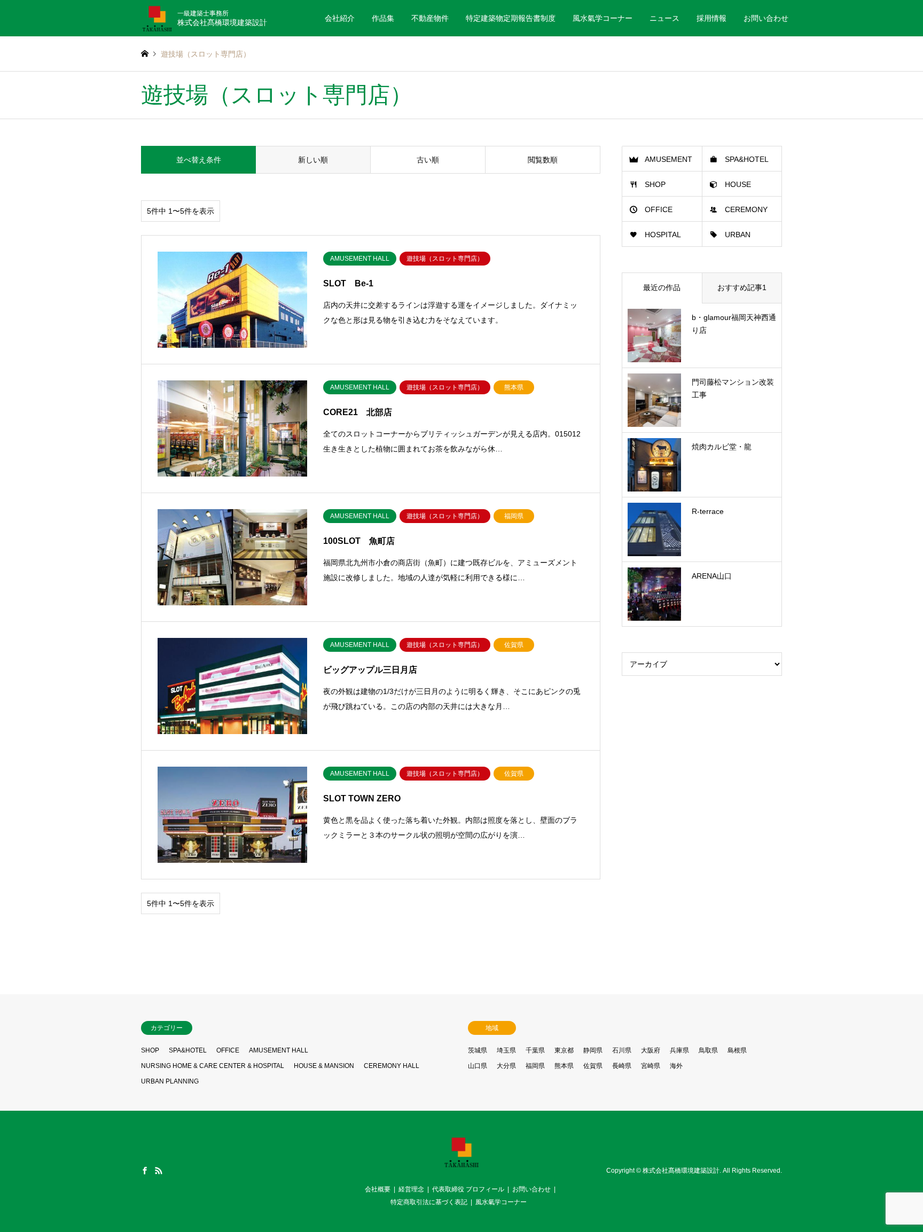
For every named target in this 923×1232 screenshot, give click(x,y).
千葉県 (535, 1050)
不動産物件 (430, 18)
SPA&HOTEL (747, 159)
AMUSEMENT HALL (278, 1050)
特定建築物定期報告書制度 (511, 18)
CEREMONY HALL (391, 1066)
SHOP (655, 184)
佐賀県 (593, 1066)
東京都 (564, 1050)
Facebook (144, 1170)
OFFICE (658, 209)
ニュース (664, 18)
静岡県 (593, 1050)
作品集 (383, 18)
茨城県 (477, 1050)
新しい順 (313, 159)
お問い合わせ (766, 18)
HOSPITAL (663, 234)
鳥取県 (708, 1050)
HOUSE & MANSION (324, 1066)
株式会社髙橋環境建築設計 (681, 1171)
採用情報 (711, 18)
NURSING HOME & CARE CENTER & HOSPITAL (212, 1066)
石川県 (621, 1050)
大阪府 (650, 1050)
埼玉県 (506, 1050)
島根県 (737, 1050)
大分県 (506, 1066)
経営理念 (411, 1189)
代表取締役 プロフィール (468, 1189)
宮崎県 (650, 1066)
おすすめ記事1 (741, 287)
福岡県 (535, 1066)
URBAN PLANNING (170, 1081)
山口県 (477, 1066)
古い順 (428, 159)
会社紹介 (340, 18)
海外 (676, 1066)
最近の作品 (661, 287)
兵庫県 (679, 1050)
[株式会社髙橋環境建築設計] (461, 1164)
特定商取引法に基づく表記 (428, 1202)
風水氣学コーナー (602, 18)
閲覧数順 (543, 159)
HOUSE (738, 184)
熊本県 (564, 1066)
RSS (158, 1170)
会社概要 (377, 1189)
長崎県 (621, 1066)
